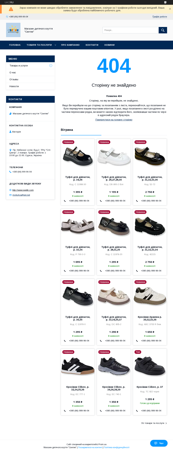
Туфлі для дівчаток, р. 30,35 (77, 318)
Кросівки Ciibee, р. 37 (150, 387)
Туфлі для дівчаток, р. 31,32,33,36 (149, 178)
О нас (12, 72)
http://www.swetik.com (23, 190)
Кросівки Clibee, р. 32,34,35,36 (77, 388)
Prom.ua (102, 444)
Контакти (92, 45)
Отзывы (13, 79)
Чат (161, 443)
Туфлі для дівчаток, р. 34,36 (77, 178)
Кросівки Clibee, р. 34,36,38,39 (113, 388)
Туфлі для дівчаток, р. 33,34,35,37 (113, 318)
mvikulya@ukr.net (21, 195)
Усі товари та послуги (152, 423)
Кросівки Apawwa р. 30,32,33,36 (150, 318)
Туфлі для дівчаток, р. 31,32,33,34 (149, 248)
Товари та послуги (39, 45)
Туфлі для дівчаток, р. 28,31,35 (113, 248)
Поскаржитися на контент (90, 447)
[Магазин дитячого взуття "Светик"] (13, 36)
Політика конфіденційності (116, 447)
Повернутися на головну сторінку (113, 119)
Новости (14, 86)
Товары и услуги (18, 65)
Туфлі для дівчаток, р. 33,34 (77, 248)
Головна (14, 45)
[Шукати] (163, 30)
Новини (109, 45)
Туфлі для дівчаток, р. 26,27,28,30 (113, 178)
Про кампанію (70, 45)
